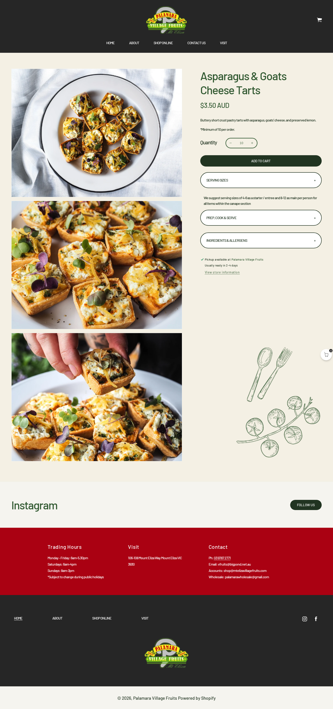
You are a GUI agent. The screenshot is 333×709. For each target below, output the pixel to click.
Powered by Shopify (197, 698)
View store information (222, 272)
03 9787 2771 (222, 558)
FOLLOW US (306, 505)
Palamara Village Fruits (155, 698)
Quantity (208, 142)
